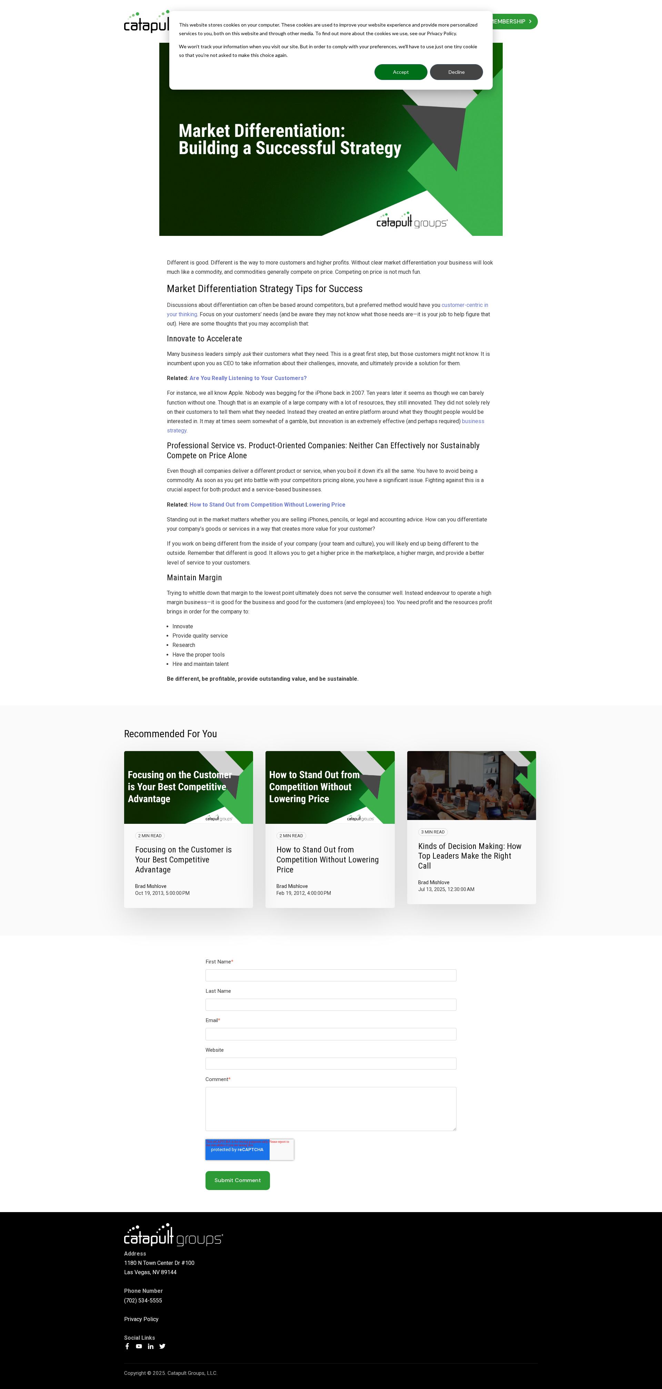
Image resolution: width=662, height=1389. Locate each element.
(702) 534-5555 (143, 1300)
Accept (401, 72)
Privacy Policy (141, 1319)
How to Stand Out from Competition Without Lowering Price (267, 504)
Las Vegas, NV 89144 (150, 1272)
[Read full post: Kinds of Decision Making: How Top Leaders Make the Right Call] (471, 785)
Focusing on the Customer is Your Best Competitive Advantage (183, 860)
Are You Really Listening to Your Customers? (248, 378)
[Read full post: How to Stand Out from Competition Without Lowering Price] (329, 787)
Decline (457, 72)
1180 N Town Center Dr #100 (159, 1263)
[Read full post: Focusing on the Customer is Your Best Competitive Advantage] (188, 787)
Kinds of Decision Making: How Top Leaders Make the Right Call (470, 856)
